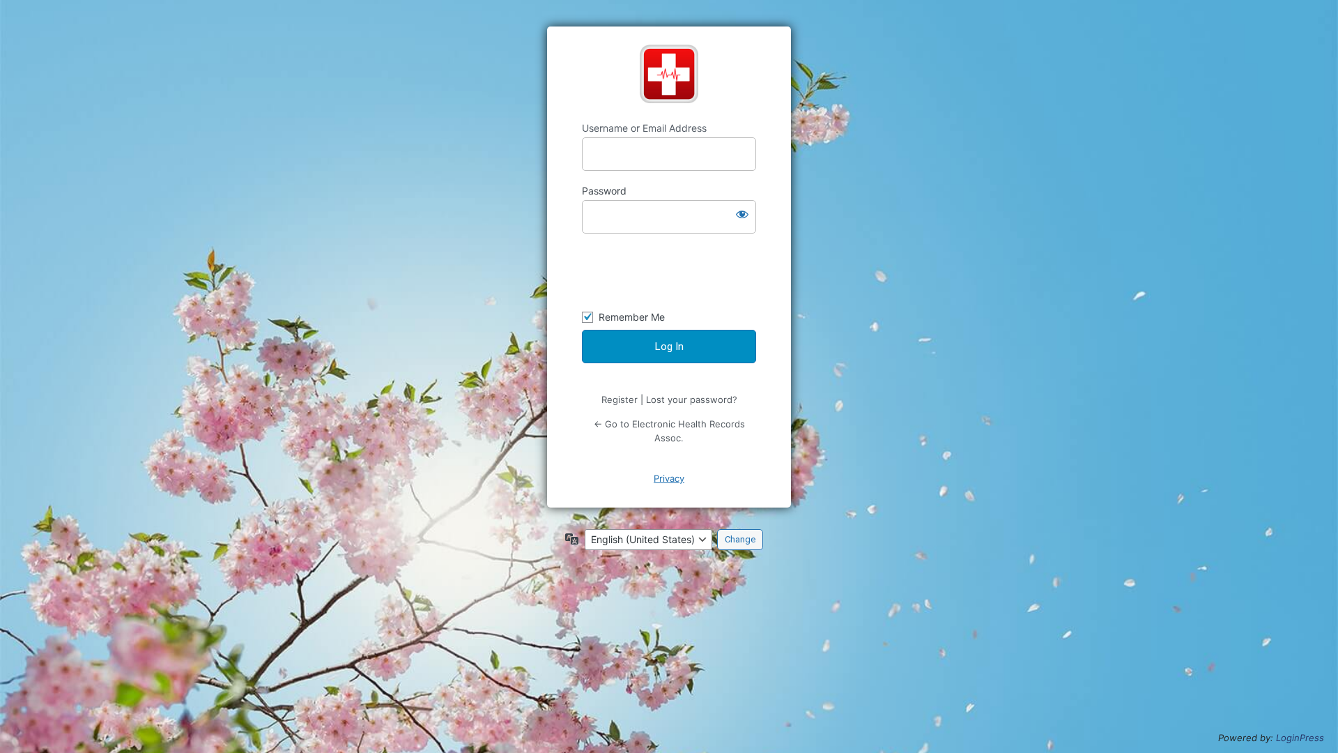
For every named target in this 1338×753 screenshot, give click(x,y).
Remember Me (632, 317)
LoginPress (1300, 737)
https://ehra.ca (669, 74)
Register (619, 399)
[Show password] (742, 214)
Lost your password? (691, 399)
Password (604, 191)
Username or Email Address (644, 128)
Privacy (669, 478)
